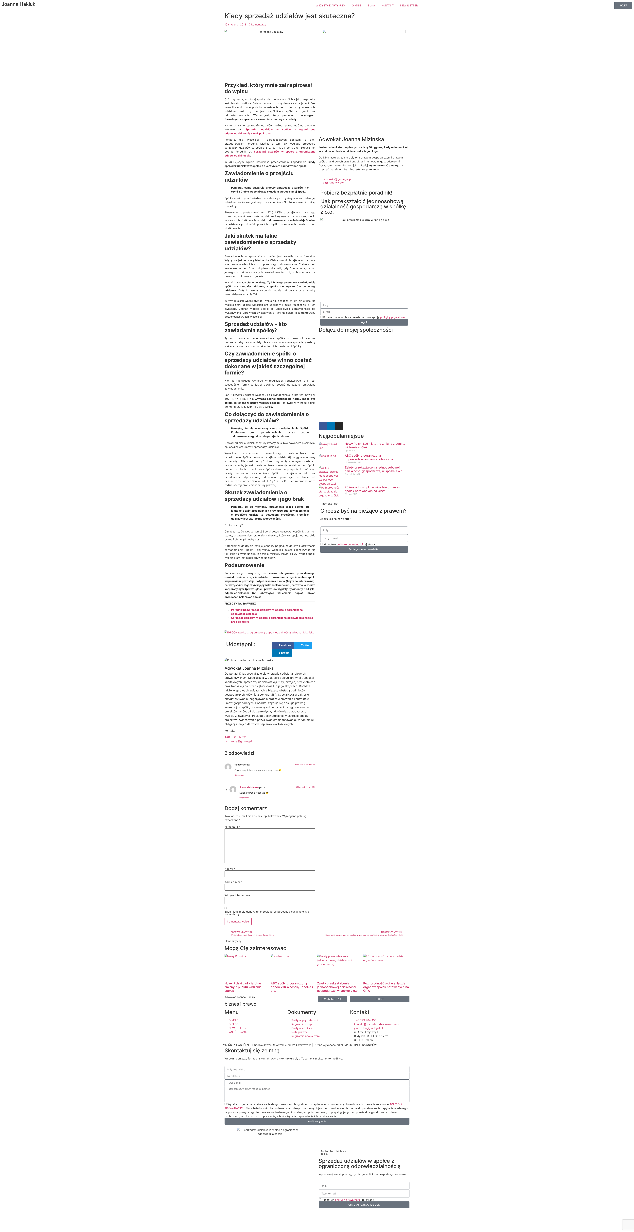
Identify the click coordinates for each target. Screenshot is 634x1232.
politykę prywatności (393, 317)
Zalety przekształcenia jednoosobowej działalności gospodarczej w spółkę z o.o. (374, 469)
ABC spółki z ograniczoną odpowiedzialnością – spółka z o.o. (369, 457)
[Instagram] (339, 426)
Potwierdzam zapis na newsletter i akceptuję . (365, 317)
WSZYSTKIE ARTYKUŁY (330, 5)
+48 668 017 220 (236, 737)
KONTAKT (388, 5)
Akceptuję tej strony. (349, 544)
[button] (283, 645)
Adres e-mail (234, 882)
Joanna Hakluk (18, 4)
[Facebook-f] (323, 426)
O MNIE (356, 5)
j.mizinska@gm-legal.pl (240, 741)
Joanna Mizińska (249, 787)
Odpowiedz (239, 775)
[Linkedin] (331, 426)
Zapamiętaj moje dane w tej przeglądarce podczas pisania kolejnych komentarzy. (267, 913)
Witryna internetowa (237, 895)
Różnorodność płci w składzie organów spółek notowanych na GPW (372, 489)
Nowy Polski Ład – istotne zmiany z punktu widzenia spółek (243, 987)
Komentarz (232, 826)
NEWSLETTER (409, 5)
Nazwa (230, 868)
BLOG (371, 5)
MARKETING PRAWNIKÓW (360, 1045)
